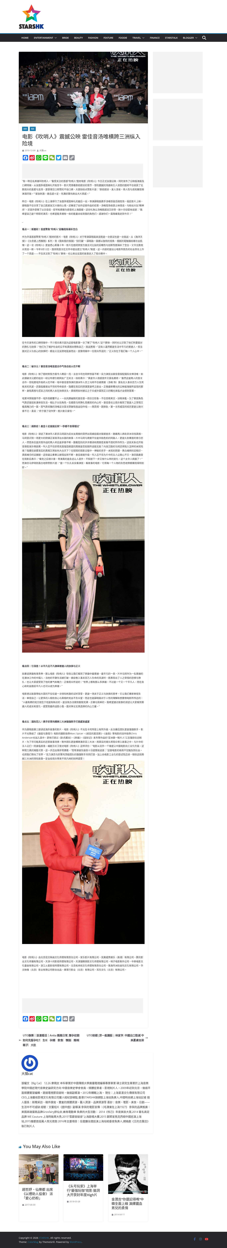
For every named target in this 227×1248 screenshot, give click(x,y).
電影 (32, 129)
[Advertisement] (82, 171)
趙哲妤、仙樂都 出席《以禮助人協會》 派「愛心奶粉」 (37, 1193)
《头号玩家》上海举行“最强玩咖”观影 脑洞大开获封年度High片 (83, 1190)
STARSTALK (171, 37)
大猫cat (42, 150)
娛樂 (25, 129)
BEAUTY (78, 37)
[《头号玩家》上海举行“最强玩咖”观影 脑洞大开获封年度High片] (83, 1156)
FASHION (93, 37)
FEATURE (108, 37)
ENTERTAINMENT (43, 37)
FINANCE (155, 37)
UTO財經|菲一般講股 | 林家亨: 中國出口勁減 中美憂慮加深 (115, 1038)
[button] (55, 37)
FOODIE (123, 37)
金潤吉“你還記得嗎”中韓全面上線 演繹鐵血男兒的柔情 (128, 1203)
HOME (25, 37)
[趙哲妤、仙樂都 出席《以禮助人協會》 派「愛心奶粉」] (38, 1156)
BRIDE (65, 37)
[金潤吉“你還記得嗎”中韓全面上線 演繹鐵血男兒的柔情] (128, 1156)
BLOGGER (188, 37)
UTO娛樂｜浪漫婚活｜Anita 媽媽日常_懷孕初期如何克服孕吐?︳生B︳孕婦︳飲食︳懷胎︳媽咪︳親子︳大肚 (52, 1040)
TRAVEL (136, 37)
